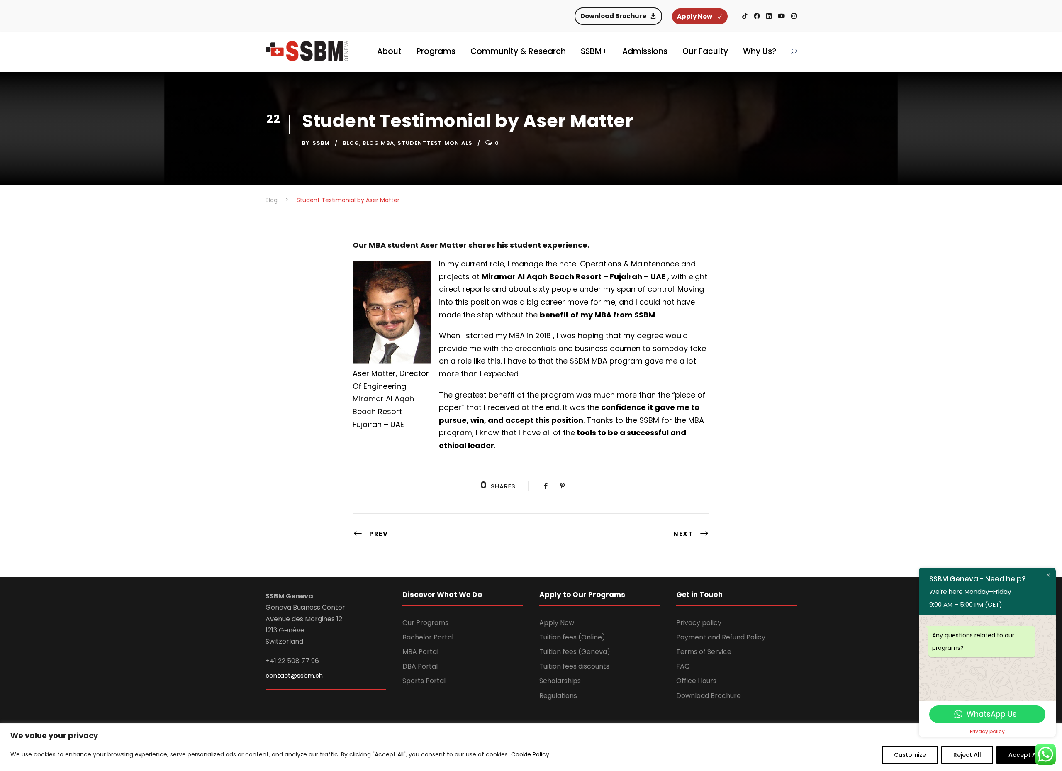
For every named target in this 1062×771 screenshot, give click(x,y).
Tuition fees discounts (574, 666)
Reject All (967, 755)
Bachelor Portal (427, 637)
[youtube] (781, 16)
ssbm (321, 143)
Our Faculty (705, 51)
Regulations (558, 695)
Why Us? (759, 51)
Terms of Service (703, 651)
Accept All (1024, 755)
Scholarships (560, 681)
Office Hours (696, 681)
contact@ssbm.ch (294, 675)
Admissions (644, 51)
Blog (351, 143)
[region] (531, 747)
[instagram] (793, 16)
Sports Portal (424, 681)
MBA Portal (420, 651)
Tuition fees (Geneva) (574, 651)
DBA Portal (420, 666)
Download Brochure (708, 695)
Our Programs (425, 622)
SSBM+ (594, 51)
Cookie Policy (530, 754)
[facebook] (757, 16)
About (389, 51)
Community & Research (518, 51)
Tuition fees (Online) (572, 637)
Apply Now (556, 622)
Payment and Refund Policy (720, 637)
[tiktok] (745, 16)
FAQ (683, 666)
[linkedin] (769, 16)
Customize (910, 755)
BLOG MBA (378, 143)
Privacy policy (698, 622)
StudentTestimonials (435, 143)
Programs (436, 51)
